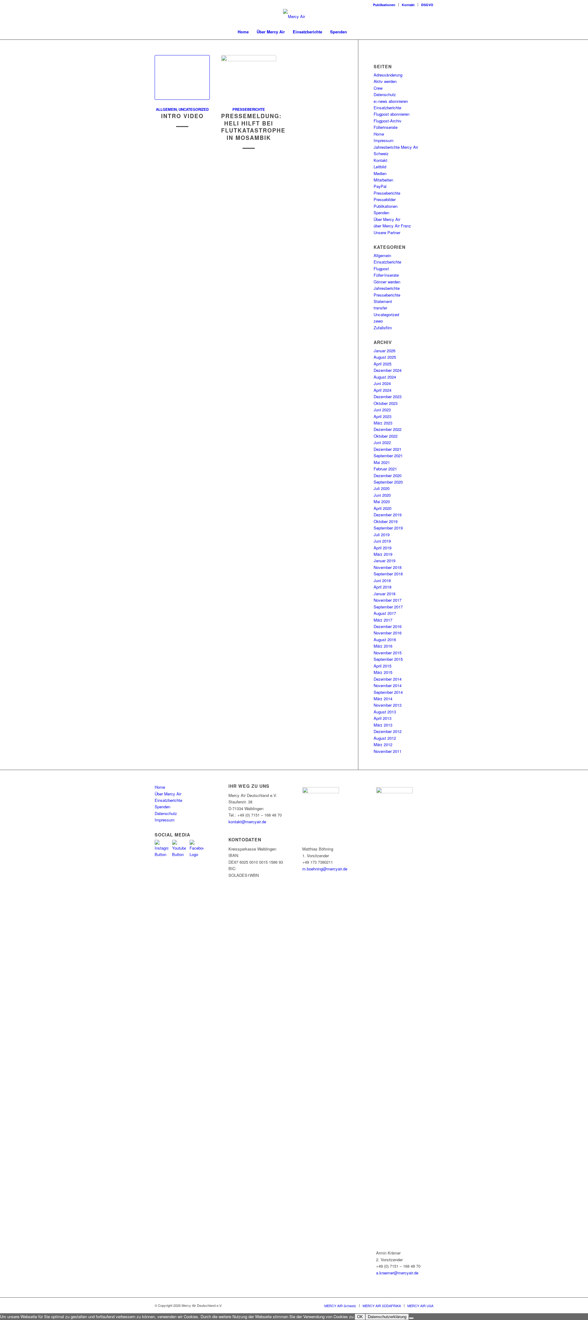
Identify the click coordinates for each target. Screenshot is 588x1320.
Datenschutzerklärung (387, 1316)
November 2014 (387, 685)
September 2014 (388, 692)
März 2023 (383, 423)
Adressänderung (388, 75)
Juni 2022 (382, 442)
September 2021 (388, 455)
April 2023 (382, 416)
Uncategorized (194, 109)
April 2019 (382, 548)
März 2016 (383, 646)
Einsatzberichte (387, 107)
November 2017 (387, 600)
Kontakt (408, 4)
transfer (380, 308)
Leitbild (380, 167)
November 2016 (387, 633)
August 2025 (385, 357)
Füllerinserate (386, 127)
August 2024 (385, 377)
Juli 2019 (382, 534)
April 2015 (382, 666)
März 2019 (383, 554)
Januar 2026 (384, 350)
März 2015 (383, 672)
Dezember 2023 (387, 396)
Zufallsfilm (383, 328)
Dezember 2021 (387, 449)
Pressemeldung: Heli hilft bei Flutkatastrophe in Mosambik (253, 127)
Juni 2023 (382, 410)
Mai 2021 (382, 462)
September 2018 (388, 574)
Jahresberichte (387, 288)
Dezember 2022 (387, 429)
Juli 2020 (382, 488)
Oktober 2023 (386, 403)
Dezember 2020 (387, 475)
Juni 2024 (382, 383)
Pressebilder (385, 199)
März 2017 (383, 620)
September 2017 (388, 607)
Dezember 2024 (387, 370)
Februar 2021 (385, 469)
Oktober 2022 (386, 436)
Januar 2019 (384, 560)
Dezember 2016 (387, 626)
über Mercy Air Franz (392, 226)
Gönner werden (387, 282)
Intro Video (182, 116)
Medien (380, 173)
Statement (383, 301)
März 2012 (383, 744)
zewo (378, 321)
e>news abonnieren (391, 101)
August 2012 (385, 738)
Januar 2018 (384, 593)
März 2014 (383, 698)
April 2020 (382, 508)
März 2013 (383, 725)
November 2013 (387, 705)
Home (379, 134)
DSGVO (427, 4)
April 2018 (382, 587)
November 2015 (387, 653)
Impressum (384, 140)
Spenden (381, 212)
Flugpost (381, 268)
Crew (378, 88)
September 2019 (388, 528)
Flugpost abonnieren (391, 114)
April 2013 (382, 718)
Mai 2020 (382, 501)
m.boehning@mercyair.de (324, 869)
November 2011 (387, 751)
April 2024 (382, 390)
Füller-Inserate (386, 275)
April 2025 (382, 364)
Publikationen (384, 4)
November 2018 (387, 567)
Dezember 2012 (387, 731)
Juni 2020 (382, 495)
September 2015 (388, 659)
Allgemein (166, 109)
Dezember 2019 (387, 515)
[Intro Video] (182, 77)
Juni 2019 (382, 541)
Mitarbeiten (383, 180)
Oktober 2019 (386, 521)
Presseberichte (248, 109)
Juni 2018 (382, 580)
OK (360, 1316)
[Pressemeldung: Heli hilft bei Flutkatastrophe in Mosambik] (248, 77)
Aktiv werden (385, 81)
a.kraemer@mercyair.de (397, 1273)
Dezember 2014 (387, 679)
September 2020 (388, 482)
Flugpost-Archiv (387, 121)
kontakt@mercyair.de (247, 822)
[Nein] (411, 1318)
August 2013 (385, 712)
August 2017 (385, 613)
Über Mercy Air (387, 219)
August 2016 (385, 639)
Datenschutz (385, 94)
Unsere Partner (387, 232)
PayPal (380, 186)
